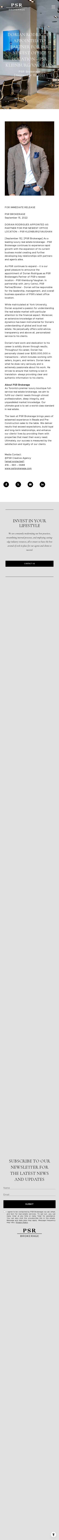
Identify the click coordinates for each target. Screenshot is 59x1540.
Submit (29, 1204)
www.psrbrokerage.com (18, 468)
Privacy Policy (22, 1222)
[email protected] (14, 461)
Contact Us (29, 563)
